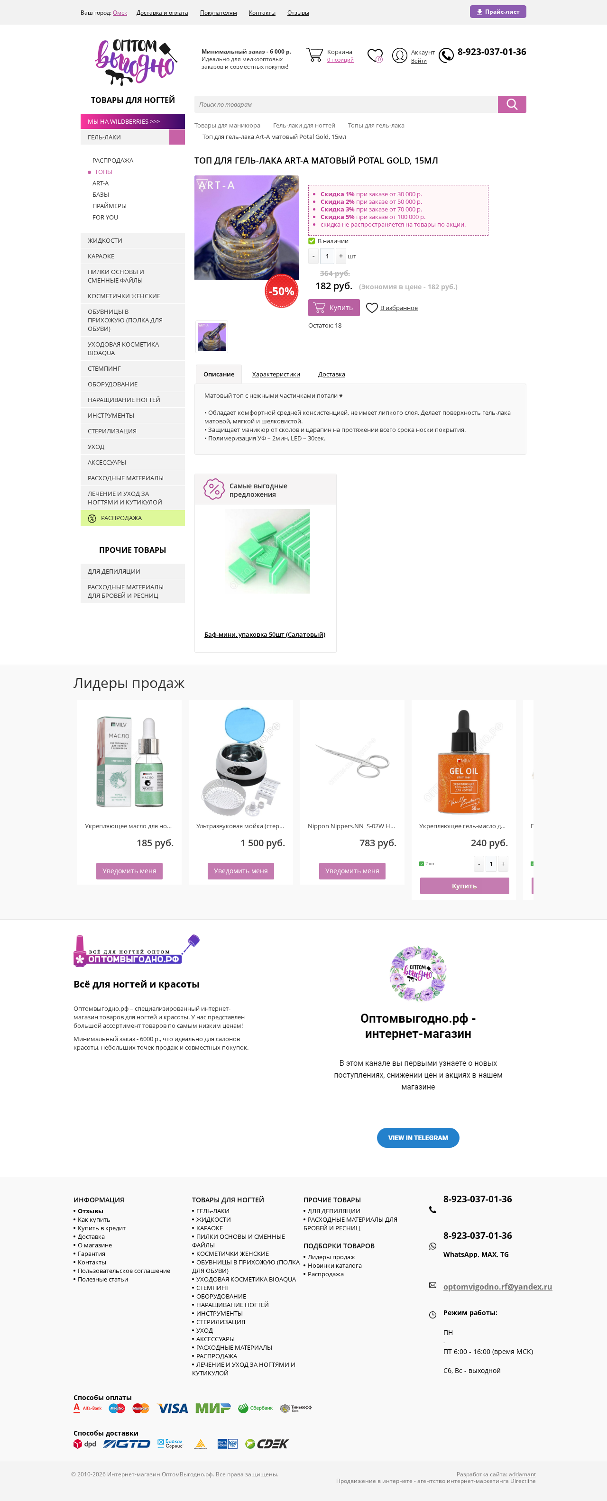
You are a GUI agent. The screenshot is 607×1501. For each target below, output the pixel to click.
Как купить (94, 1219)
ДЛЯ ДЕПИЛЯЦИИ (334, 1211)
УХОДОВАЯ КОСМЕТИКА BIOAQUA (246, 1279)
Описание (218, 374)
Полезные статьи (103, 1279)
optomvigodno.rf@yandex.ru (497, 1286)
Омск (120, 13)
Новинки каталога (335, 1265)
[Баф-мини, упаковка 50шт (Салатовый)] (267, 551)
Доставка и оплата (162, 13)
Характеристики (276, 374)
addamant (522, 1474)
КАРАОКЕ (209, 1228)
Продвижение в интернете (374, 1481)
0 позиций (340, 59)
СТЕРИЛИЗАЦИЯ (220, 1322)
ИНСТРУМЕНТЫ (219, 1313)
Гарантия (91, 1253)
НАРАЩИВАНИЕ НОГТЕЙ (232, 1304)
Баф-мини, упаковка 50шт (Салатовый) (264, 634)
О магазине (95, 1245)
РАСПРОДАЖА (216, 1356)
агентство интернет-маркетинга (463, 1481)
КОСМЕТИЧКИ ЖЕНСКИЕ (232, 1253)
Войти (419, 60)
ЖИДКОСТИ (213, 1219)
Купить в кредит (102, 1228)
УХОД (204, 1330)
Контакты (262, 13)
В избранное (399, 307)
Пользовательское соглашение (124, 1270)
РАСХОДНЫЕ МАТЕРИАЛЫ (234, 1347)
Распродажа (326, 1274)
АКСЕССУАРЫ (215, 1339)
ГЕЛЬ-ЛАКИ (213, 1211)
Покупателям (218, 13)
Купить (341, 307)
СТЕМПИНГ (213, 1287)
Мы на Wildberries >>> (124, 121)
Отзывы (298, 13)
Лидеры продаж (331, 1257)
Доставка (331, 374)
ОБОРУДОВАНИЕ (221, 1296)
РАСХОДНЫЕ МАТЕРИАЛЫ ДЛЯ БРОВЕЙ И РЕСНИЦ (350, 1223)
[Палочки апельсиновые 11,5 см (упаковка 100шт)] (517, 761)
